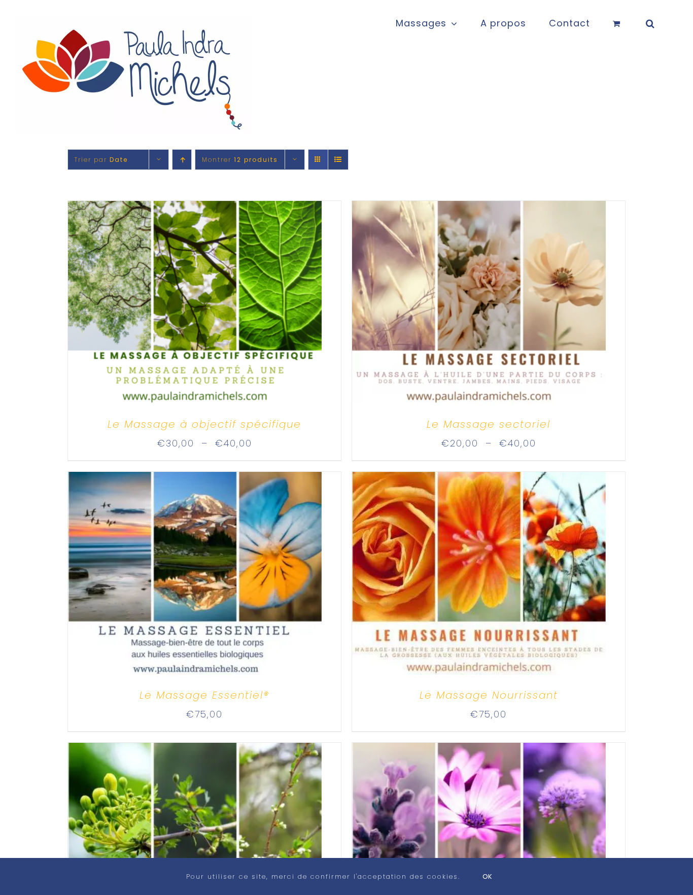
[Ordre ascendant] (182, 159)
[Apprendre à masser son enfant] (195, 751)
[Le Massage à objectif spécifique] (195, 209)
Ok (487, 876)
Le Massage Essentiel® (204, 695)
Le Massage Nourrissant (489, 695)
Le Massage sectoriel (488, 424)
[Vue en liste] (338, 159)
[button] (650, 21)
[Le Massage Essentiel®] (195, 480)
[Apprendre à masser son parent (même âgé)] (479, 751)
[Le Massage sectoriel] (479, 209)
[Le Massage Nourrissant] (479, 480)
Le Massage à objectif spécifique (204, 424)
